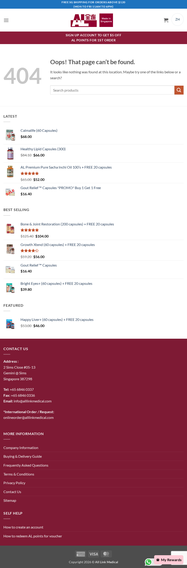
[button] (6, 20)
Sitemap (9, 500)
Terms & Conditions (18, 474)
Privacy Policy (14, 483)
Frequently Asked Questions (25, 465)
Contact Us (12, 491)
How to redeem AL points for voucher (32, 536)
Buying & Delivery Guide (22, 456)
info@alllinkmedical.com (33, 401)
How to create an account (23, 527)
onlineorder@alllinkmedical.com (28, 417)
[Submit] (179, 90)
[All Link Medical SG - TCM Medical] (93, 20)
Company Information (20, 447)
